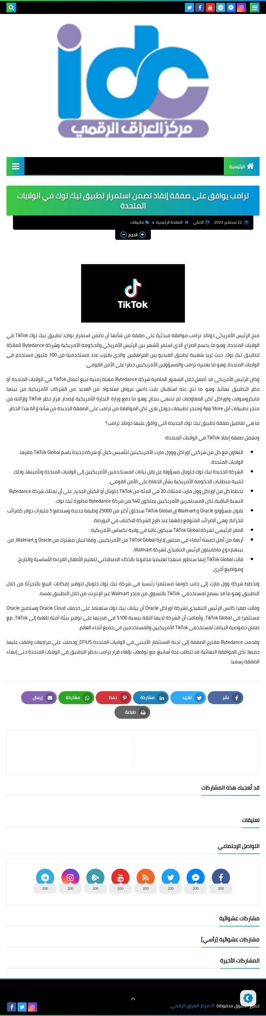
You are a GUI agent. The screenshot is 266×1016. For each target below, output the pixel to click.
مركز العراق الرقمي (190, 1005)
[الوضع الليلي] (248, 998)
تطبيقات (137, 222)
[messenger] (231, 7)
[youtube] (210, 7)
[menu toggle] (255, 7)
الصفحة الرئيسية (169, 222)
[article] (73, 752)
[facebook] (199, 7)
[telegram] (220, 7)
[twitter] (189, 7)
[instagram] (241, 7)
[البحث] (11, 7)
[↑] (133, 999)
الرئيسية (237, 166)
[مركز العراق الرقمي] (133, 81)
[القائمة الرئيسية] (15, 166)
